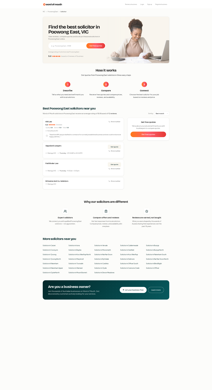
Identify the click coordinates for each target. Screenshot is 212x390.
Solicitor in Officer (152, 268)
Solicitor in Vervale (101, 245)
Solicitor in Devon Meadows (104, 272)
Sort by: (150, 113)
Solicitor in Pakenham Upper (53, 268)
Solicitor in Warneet (76, 268)
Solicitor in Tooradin (76, 263)
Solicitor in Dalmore (127, 259)
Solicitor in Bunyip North (155, 250)
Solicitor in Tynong (49, 254)
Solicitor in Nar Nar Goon (103, 254)
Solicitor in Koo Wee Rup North (80, 254)
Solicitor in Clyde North (51, 272)
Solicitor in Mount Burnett (78, 272)
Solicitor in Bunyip (152, 245)
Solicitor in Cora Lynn (50, 250)
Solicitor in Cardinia (101, 263)
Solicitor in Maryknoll (76, 259)
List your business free (134, 290)
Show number (115, 121)
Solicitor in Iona (74, 245)
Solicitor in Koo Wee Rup (129, 254)
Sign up (149, 4)
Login (142, 4)
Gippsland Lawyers (53, 146)
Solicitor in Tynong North (52, 259)
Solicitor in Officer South (129, 263)
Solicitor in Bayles (75, 250)
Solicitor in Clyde (100, 268)
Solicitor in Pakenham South (156, 254)
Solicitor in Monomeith (102, 250)
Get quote (114, 147)
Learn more (156, 290)
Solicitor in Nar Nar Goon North (157, 259)
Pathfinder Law (51, 163)
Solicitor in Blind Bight (154, 263)
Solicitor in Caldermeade (129, 245)
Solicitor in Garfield (127, 250)
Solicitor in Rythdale (101, 259)
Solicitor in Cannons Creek (129, 268)
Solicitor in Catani (49, 245)
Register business (161, 4)
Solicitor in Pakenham (50, 263)
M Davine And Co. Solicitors (56, 181)
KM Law (48, 122)
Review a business (131, 4)
